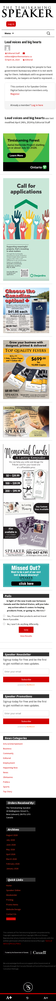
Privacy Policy (15, 943)
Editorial (29, 59)
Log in (11, 24)
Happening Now (10, 767)
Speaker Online (13, 890)
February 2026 (12, 863)
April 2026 (10, 854)
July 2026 (10, 840)
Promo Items (12, 904)
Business (7, 748)
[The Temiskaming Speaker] (28, 11)
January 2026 (12, 868)
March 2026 (11, 859)
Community (8, 753)
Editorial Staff (13, 53)
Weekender (11, 895)
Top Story (7, 791)
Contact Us (11, 914)
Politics (6, 782)
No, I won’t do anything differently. (23, 624)
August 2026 (12, 835)
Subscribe (11, 918)
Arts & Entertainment (13, 743)
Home (9, 885)
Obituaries (8, 777)
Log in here (37, 105)
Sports (6, 786)
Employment (9, 762)
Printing (9, 899)
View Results (26, 636)
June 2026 (11, 844)
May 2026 (10, 849)
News (5, 772)
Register (15, 93)
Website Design (13, 909)
